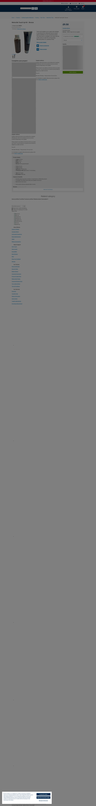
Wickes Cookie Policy (18, 800)
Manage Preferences (43, 800)
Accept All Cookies (43, 794)
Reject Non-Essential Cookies (43, 797)
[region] (27, 798)
